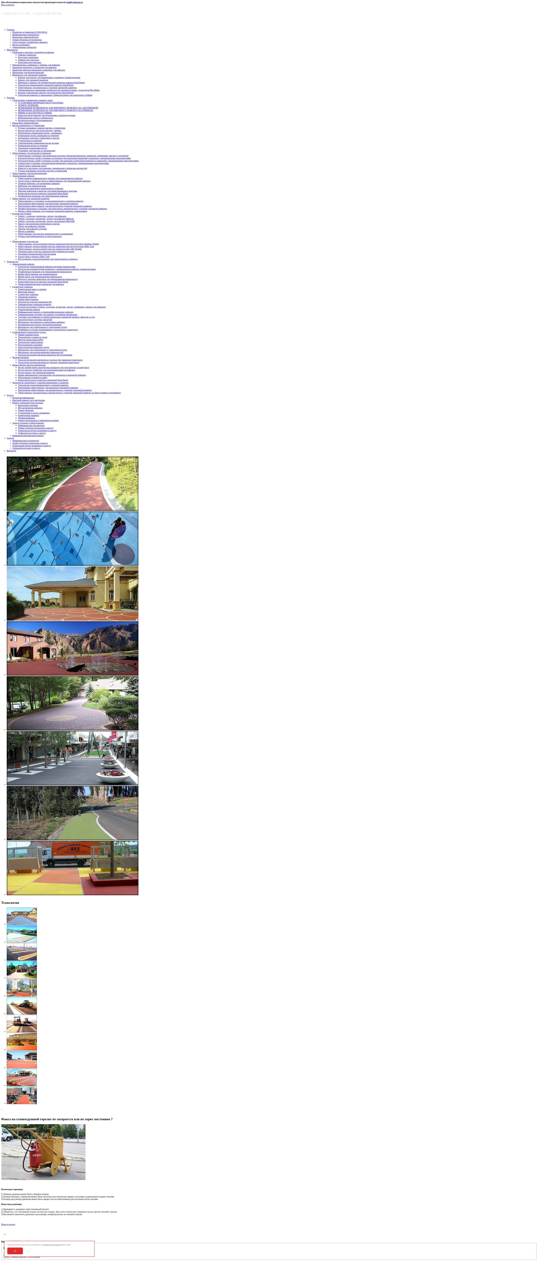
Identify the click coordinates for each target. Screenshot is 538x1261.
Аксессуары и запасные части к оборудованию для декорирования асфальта (54, 181)
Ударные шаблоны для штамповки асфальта (39, 183)
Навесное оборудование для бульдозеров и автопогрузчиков (46, 115)
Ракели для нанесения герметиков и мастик (39, 224)
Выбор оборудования (28, 299)
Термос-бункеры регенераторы (27, 40)
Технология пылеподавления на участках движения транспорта (48, 362)
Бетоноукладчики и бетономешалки (35, 120)
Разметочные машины (28, 415)
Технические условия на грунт (32, 337)
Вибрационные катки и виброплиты (35, 118)
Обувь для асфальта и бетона (31, 226)
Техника (11, 98)
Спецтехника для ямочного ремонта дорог (32, 100)
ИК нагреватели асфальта (30, 408)
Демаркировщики (26, 418)
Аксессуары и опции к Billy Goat (33, 256)
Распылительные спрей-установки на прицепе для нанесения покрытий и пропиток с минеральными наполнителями (74, 158)
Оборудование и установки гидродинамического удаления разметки (50, 201)
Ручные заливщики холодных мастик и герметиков (42, 171)
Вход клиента (7, 5)
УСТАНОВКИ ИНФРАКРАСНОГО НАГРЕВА (40, 103)
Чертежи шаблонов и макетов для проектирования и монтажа (47, 191)
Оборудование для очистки (25, 241)
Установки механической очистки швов (37, 254)
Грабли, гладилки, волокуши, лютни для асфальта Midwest (46, 219)
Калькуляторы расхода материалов (28, 365)
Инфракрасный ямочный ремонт (28, 435)
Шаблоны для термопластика (32, 186)
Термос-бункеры (26, 410)
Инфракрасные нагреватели (25, 34)
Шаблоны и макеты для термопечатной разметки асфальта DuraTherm (51, 82)
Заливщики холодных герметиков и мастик (38, 138)
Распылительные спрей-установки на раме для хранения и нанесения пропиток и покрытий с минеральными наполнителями (78, 161)
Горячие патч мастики (28, 60)
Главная (10, 29)
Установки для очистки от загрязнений (36, 150)
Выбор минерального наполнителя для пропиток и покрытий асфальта (52, 375)
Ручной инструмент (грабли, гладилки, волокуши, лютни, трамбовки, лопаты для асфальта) (62, 307)
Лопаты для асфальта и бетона (32, 229)
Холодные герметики (28, 57)
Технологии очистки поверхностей (35, 302)
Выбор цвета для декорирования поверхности (40, 277)
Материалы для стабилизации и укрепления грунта (42, 327)
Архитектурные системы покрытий (35, 319)
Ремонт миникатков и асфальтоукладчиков (38, 420)
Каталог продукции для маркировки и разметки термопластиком (49, 77)
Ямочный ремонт (26, 292)
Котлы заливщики (21, 45)
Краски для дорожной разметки (33, 80)
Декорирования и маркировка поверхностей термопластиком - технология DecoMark (58, 90)
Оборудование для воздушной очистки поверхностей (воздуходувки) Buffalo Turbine (58, 244)
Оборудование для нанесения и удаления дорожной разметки (47, 87)
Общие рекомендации (28, 335)
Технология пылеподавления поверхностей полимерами (45, 355)
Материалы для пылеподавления (28, 72)
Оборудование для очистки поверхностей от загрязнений (45, 234)
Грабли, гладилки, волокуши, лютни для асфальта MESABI (46, 221)
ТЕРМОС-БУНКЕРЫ (28, 105)
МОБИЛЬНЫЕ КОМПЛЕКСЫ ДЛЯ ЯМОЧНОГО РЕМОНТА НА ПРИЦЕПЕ (55, 110)
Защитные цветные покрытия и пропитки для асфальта (38, 70)
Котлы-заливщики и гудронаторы (28, 125)
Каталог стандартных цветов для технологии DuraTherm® (46, 92)
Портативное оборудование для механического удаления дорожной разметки (55, 206)
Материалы (12, 50)
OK (15, 1251)
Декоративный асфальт (23, 176)
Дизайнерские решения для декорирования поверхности (45, 271)
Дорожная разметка (27, 297)
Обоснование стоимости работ (32, 377)
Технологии (12, 261)
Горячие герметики (27, 55)
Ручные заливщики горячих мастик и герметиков (41, 128)
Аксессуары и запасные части (32, 166)
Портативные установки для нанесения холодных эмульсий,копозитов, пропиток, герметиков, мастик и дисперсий (73, 156)
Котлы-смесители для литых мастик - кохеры (39, 130)
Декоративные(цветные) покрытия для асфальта (41, 284)
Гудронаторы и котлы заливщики (34, 413)
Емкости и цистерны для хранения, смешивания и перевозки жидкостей (52, 168)
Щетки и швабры (26, 231)
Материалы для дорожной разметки (29, 75)
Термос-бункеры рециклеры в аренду (36, 428)
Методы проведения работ (30, 340)
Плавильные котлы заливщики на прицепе (38, 135)
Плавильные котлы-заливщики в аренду (37, 430)
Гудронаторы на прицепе (30, 140)
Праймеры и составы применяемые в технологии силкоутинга (48, 329)
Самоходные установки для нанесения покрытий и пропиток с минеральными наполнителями (63, 163)
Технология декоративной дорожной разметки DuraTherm (45, 85)
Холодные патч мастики (29, 62)
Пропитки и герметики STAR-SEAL (29, 32)
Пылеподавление (20, 357)
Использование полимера (30, 345)
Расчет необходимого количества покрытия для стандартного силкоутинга (53, 367)
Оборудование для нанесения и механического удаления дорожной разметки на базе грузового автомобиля (69, 393)
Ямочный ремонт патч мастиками (28, 400)
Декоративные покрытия (24, 47)
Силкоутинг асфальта (22, 287)
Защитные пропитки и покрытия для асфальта (34, 67)
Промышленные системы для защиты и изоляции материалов (47, 314)
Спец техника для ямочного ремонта (29, 42)
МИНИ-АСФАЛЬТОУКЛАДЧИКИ (35, 113)
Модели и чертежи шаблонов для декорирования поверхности (48, 279)
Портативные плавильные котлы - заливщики (40, 133)
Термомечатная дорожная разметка (34, 304)
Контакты (11, 451)
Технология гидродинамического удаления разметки (43, 385)
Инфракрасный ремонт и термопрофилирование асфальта (45, 312)
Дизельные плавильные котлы (32, 148)
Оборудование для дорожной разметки (30, 198)
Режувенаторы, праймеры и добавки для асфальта (36, 65)
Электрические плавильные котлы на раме (38, 143)
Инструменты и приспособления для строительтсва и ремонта (47, 259)
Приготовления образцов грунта (33, 347)
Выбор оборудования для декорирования (37, 274)
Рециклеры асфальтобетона (25, 37)
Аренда (10, 438)
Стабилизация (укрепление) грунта (29, 332)
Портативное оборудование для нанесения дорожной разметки (48, 203)
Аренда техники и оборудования (28, 423)
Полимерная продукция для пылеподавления (39, 324)
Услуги (10, 395)
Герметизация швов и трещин (32, 289)
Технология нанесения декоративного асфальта (40, 188)
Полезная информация (23, 398)
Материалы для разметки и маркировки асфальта (41, 322)
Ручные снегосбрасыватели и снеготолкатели (40, 236)
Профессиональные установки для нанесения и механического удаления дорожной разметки (62, 208)
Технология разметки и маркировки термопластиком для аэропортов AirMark (55, 95)
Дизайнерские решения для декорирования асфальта (43, 196)
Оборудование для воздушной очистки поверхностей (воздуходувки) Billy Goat (56, 246)
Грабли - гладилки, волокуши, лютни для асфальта (42, 216)
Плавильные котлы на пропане (33, 145)
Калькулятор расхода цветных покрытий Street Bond (43, 193)
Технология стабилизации (30, 342)
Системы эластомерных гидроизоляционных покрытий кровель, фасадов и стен (56, 317)
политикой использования (51, 1245)
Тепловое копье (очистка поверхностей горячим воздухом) (46, 251)
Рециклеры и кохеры (28, 405)
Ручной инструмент (21, 214)
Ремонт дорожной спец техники (27, 403)
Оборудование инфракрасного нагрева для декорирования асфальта (50, 178)
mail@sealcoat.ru (74, 2)
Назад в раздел (8, 1224)
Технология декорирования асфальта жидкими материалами (47, 266)
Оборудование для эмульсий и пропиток (31, 153)
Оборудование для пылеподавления (29, 173)
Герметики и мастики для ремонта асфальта (33, 52)
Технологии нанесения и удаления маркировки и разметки (40, 382)
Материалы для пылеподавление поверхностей (40, 352)
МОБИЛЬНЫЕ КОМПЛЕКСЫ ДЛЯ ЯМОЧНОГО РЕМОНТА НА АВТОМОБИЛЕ (58, 108)
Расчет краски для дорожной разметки (36, 372)
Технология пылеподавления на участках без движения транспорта (50, 360)
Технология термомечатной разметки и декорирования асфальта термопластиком (57, 269)
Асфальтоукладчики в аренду (32, 433)
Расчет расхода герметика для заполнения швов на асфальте (46, 370)
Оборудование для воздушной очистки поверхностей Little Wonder (50, 249)
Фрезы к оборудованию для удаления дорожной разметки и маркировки (52, 211)
